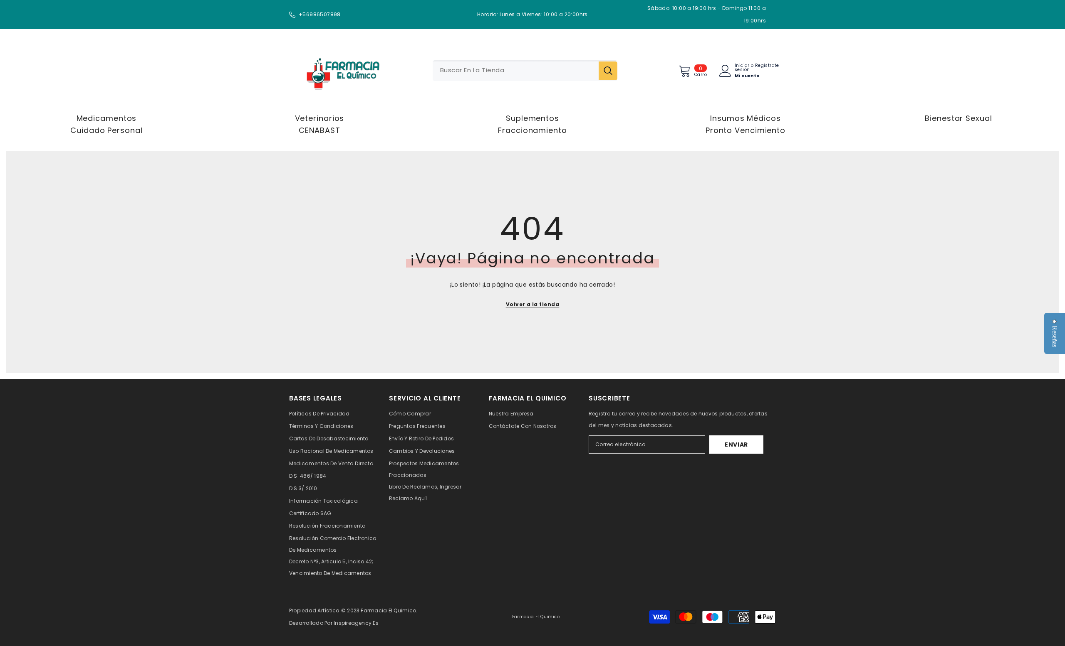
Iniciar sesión (742, 68)
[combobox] (516, 70)
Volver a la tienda (533, 304)
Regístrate (767, 66)
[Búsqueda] (525, 70)
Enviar (736, 444)
